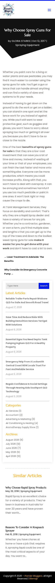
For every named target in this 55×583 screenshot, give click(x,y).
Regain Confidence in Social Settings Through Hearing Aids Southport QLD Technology (26, 387)
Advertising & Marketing (18, 419)
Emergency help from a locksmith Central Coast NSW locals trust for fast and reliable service (26, 365)
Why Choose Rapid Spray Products (26, 487)
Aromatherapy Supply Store (20, 427)
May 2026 (11, 452)
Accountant (12, 414)
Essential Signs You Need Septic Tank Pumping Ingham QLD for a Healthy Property (26, 343)
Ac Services (12, 410)
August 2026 (12, 439)
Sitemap (33, 578)
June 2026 (11, 448)
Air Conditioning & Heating (20, 423)
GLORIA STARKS (21, 41)
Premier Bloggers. (33, 575)
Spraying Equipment (27, 45)
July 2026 (11, 443)
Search (44, 285)
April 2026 (11, 456)
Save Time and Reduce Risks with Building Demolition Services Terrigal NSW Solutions (26, 321)
